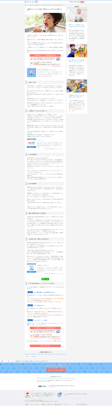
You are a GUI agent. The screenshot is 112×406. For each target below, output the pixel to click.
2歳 (33, 5)
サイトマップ (66, 404)
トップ (27, 5)
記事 (30, 5)
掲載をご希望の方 (58, 404)
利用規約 (43, 404)
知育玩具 (33, 356)
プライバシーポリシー (35, 404)
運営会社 (27, 404)
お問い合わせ (50, 404)
